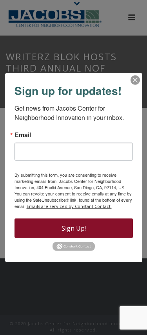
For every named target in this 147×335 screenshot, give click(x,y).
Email (23, 134)
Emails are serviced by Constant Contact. (69, 206)
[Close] (135, 79)
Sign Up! (74, 228)
